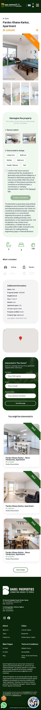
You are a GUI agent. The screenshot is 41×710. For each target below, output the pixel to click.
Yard (24, 165)
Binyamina (24, 633)
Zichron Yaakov (26, 630)
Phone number (9, 392)
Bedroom (23, 155)
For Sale (5, 652)
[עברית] (29, 5)
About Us (5, 630)
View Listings (20, 570)
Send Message (20, 403)
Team (4, 633)
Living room (11, 155)
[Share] (37, 30)
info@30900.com (16, 695)
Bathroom (20, 160)
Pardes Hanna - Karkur (28, 637)
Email (7, 382)
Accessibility (25, 652)
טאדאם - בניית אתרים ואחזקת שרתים (20, 708)
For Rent (5, 648)
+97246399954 (7, 693)
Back (7, 18)
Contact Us (6, 637)
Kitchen (9, 160)
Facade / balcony (12, 165)
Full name (8, 372)
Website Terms (26, 648)
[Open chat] (33, 702)
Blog (4, 655)
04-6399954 (18, 5)
